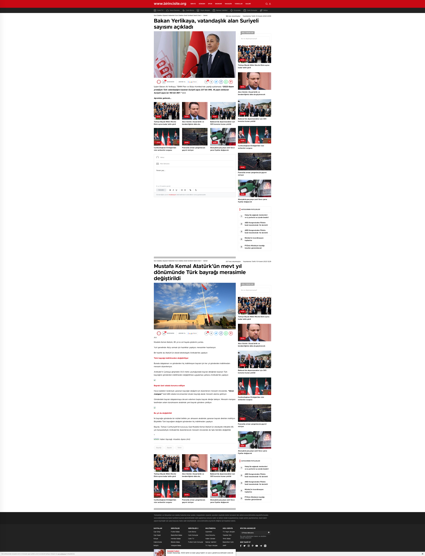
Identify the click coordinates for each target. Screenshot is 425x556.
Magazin (228, 4)
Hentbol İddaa (176, 538)
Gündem (202, 4)
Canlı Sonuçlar (252, 10)
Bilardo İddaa (175, 542)
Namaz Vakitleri (221, 10)
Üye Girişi (157, 532)
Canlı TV (160, 10)
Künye (156, 538)
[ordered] (181, 190)
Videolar (238, 4)
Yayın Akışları (205, 10)
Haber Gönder (210, 538)
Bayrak (169, 448)
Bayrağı (158, 448)
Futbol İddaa (175, 532)
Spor (210, 4)
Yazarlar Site (227, 535)
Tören (180, 448)
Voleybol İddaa (176, 545)
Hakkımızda (158, 542)
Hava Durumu (175, 10)
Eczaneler (237, 10)
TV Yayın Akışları (211, 545)
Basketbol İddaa (176, 535)
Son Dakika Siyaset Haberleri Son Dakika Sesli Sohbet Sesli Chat (177, 15)
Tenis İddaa (226, 538)
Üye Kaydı (157, 535)
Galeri (248, 4)
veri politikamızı (62, 554)
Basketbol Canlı (228, 542)
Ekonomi (218, 4)
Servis (193, 4)
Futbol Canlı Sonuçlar (195, 542)
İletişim (156, 545)
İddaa (265, 10)
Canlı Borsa (190, 10)
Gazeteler (208, 532)
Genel (205, 15)
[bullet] (184, 190)
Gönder (161, 190)
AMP (224, 545)
